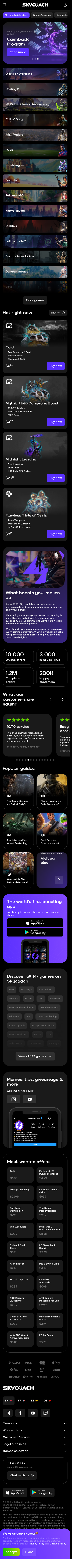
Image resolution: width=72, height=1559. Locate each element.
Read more (18, 52)
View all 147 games (32, 1056)
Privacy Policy (37, 1544)
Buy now (56, 366)
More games (35, 300)
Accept (11, 1552)
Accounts (61, 15)
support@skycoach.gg (20, 1467)
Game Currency (42, 15)
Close (29, 1552)
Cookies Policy (58, 1544)
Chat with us (19, 1475)
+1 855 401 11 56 (16, 1463)
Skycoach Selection (16, 15)
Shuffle (55, 313)
